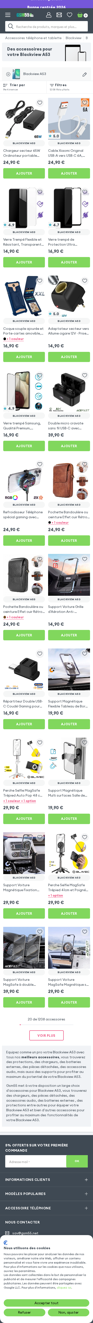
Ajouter (24, 173)
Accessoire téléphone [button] (28, 1208)
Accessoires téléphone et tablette (33, 38)
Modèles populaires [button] (25, 1194)
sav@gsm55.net (25, 1233)
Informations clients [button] (27, 1179)
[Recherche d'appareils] (85, 75)
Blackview (73, 38)
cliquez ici (64, 1287)
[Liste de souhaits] (69, 15)
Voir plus (46, 1036)
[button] (24, 339)
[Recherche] (11, 26)
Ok (77, 1161)
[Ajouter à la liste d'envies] (40, 103)
